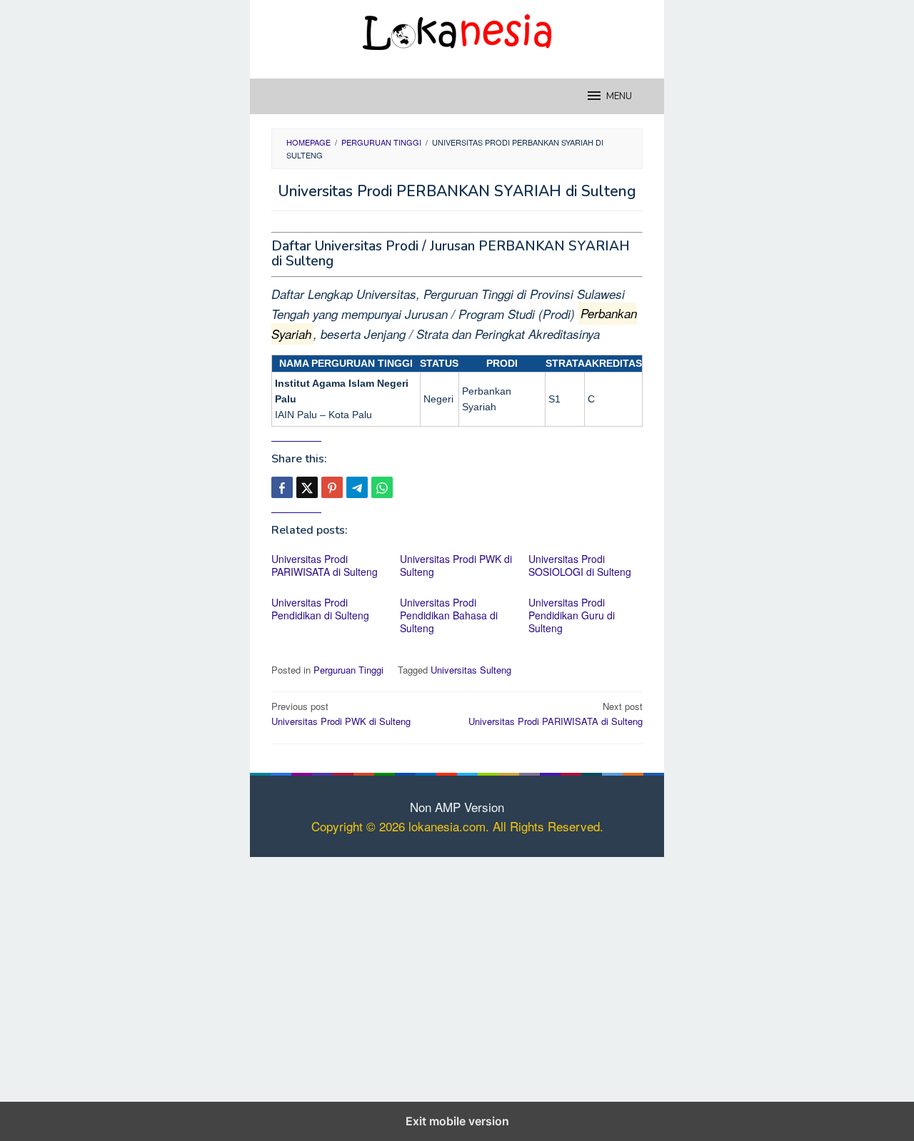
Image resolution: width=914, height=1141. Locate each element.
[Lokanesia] (457, 30)
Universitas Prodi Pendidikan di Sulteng (320, 608)
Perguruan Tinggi (348, 669)
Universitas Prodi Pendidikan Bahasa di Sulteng (449, 615)
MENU (619, 96)
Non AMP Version (457, 807)
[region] (457, 977)
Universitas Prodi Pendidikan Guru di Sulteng (571, 615)
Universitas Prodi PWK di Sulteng (456, 565)
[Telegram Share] (357, 487)
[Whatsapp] (382, 487)
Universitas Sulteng (471, 669)
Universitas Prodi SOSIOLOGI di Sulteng (579, 565)
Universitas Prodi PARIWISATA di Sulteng (324, 565)
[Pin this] (332, 487)
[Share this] (282, 487)
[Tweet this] (307, 487)
